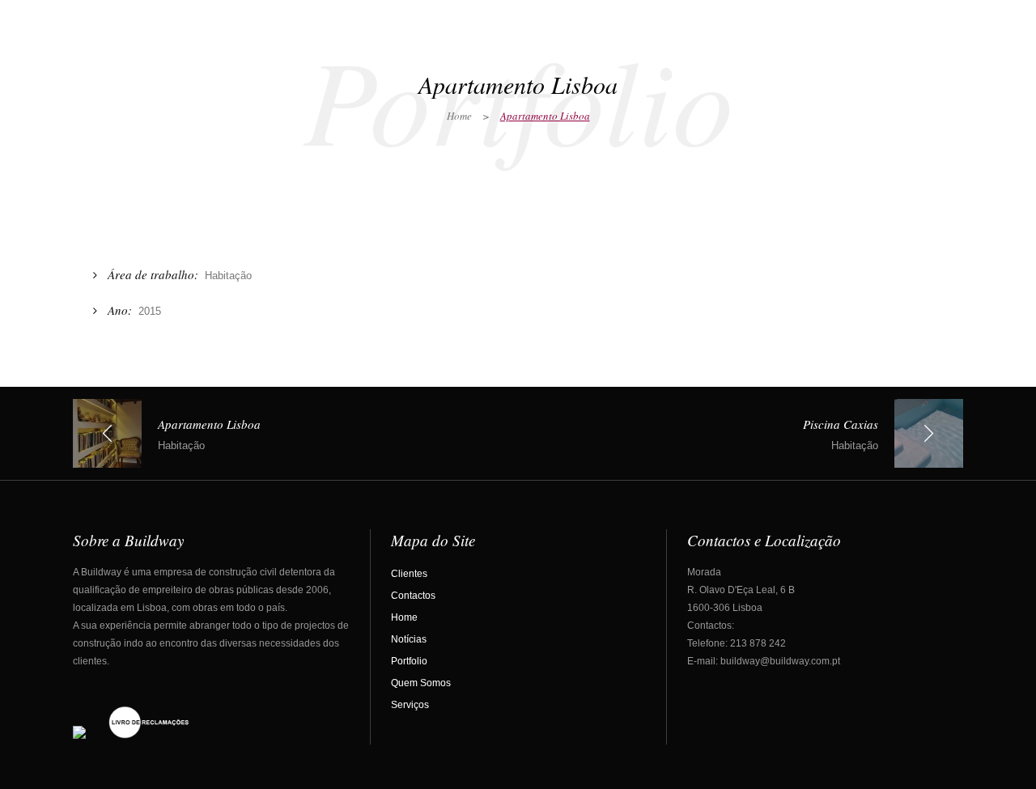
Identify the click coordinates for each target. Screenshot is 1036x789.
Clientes (409, 573)
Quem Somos (421, 683)
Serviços (410, 705)
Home (459, 115)
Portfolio (409, 661)
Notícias (409, 639)
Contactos (413, 595)
